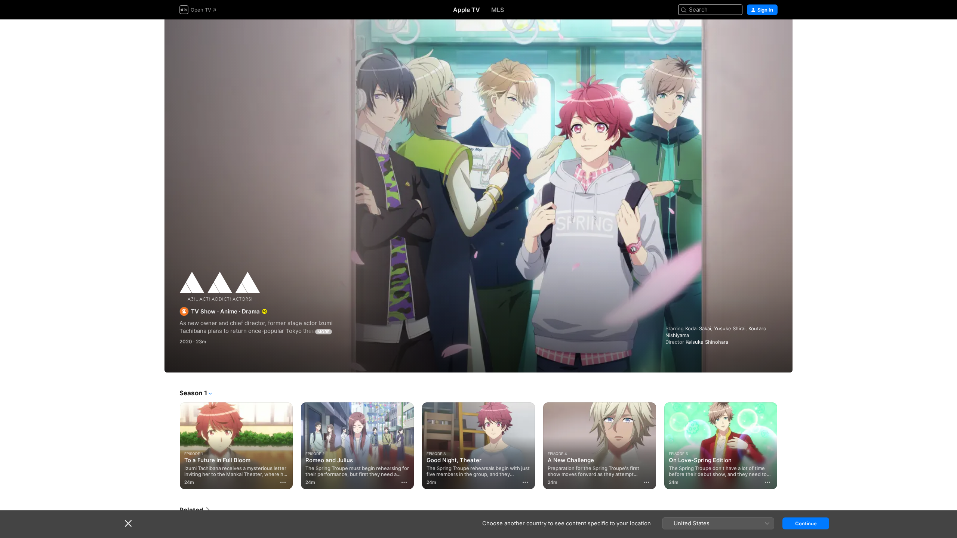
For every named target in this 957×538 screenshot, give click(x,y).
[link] (195, 510)
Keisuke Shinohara (707, 342)
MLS (497, 9)
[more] (283, 482)
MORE (323, 331)
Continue (806, 523)
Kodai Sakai (698, 328)
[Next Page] (785, 446)
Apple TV (466, 9)
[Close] (128, 523)
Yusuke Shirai (729, 328)
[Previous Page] (172, 446)
